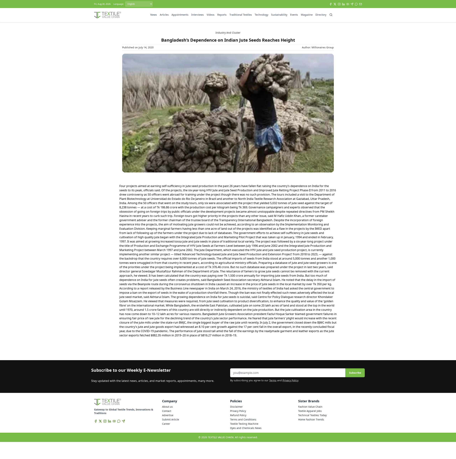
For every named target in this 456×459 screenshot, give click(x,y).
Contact (166, 411)
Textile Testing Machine (244, 423)
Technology (261, 14)
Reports (222, 14)
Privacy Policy (290, 380)
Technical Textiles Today (312, 415)
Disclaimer (236, 406)
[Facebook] (330, 4)
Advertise (167, 415)
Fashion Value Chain (310, 406)
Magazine (307, 14)
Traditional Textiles (240, 14)
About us (167, 406)
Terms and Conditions (243, 419)
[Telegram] (352, 4)
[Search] (331, 15)
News (153, 14)
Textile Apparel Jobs (310, 411)
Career (166, 423)
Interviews (197, 14)
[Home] (107, 15)
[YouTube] (347, 4)
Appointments (180, 14)
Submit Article (170, 419)
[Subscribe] (360, 4)
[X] (334, 4)
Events (294, 14)
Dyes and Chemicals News (245, 428)
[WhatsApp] (356, 4)
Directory (320, 14)
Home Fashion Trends (311, 419)
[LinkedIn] (343, 4)
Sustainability (279, 14)
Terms (272, 380)
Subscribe (355, 372)
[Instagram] (339, 4)
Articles (164, 14)
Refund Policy (238, 415)
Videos (210, 14)
